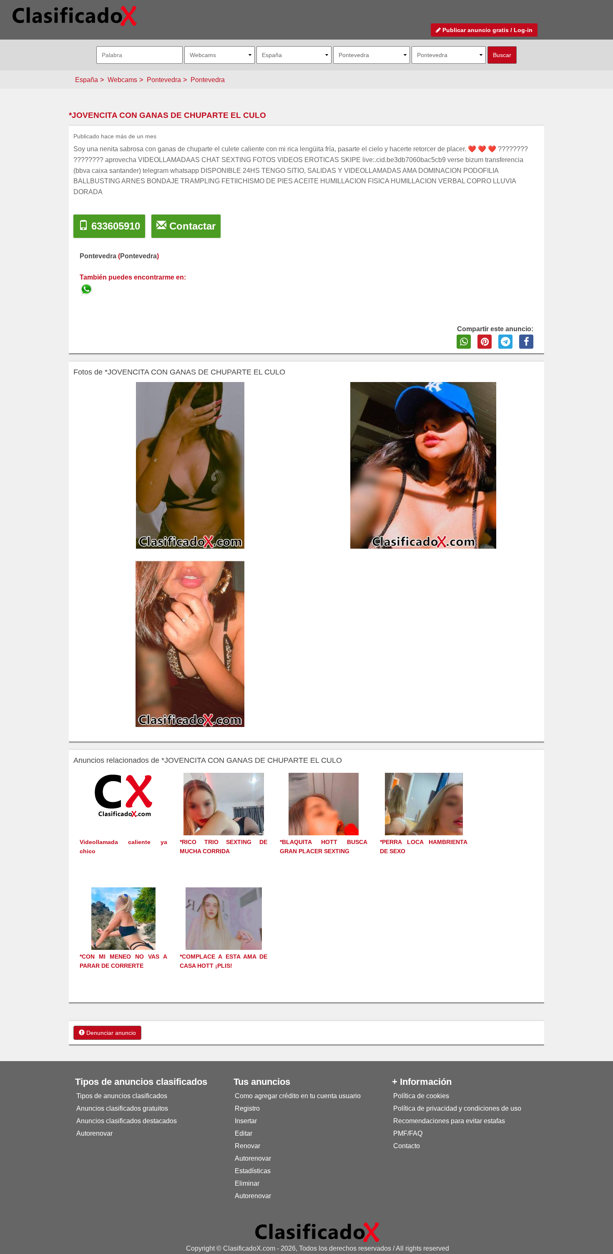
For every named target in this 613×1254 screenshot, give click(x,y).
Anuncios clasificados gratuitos (122, 1108)
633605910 (114, 226)
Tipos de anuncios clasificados (121, 1095)
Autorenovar (94, 1133)
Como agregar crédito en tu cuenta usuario (298, 1095)
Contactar (191, 226)
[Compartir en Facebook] (526, 342)
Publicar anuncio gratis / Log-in (487, 30)
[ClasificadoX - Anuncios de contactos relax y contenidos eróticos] (317, 1231)
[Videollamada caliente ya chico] (123, 795)
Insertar (246, 1120)
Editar (243, 1133)
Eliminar (247, 1183)
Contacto (406, 1145)
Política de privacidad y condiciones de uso (457, 1108)
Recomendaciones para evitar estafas (449, 1120)
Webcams (122, 79)
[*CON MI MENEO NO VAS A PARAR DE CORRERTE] (123, 933)
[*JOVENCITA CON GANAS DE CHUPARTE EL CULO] (87, 288)
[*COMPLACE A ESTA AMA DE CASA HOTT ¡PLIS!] (224, 933)
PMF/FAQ (407, 1133)
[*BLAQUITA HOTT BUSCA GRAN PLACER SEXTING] (324, 819)
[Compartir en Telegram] (505, 342)
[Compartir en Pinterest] (484, 342)
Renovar (247, 1145)
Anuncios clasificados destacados (126, 1120)
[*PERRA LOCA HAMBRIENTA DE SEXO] (424, 819)
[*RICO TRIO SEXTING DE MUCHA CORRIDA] (223, 819)
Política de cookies (421, 1095)
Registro (247, 1108)
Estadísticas (253, 1170)
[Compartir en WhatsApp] (464, 342)
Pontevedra (164, 79)
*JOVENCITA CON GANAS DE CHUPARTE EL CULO (167, 115)
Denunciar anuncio (110, 1032)
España (86, 79)
